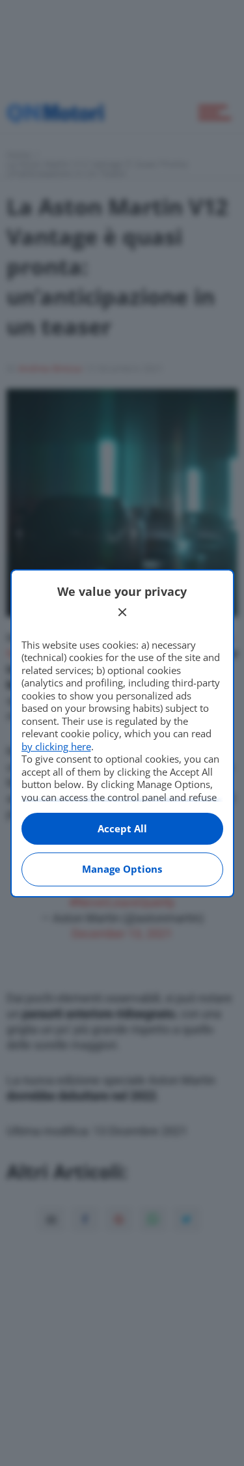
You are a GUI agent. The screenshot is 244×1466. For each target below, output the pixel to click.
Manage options (122, 868)
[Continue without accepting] (122, 612)
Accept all (122, 828)
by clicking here (56, 746)
